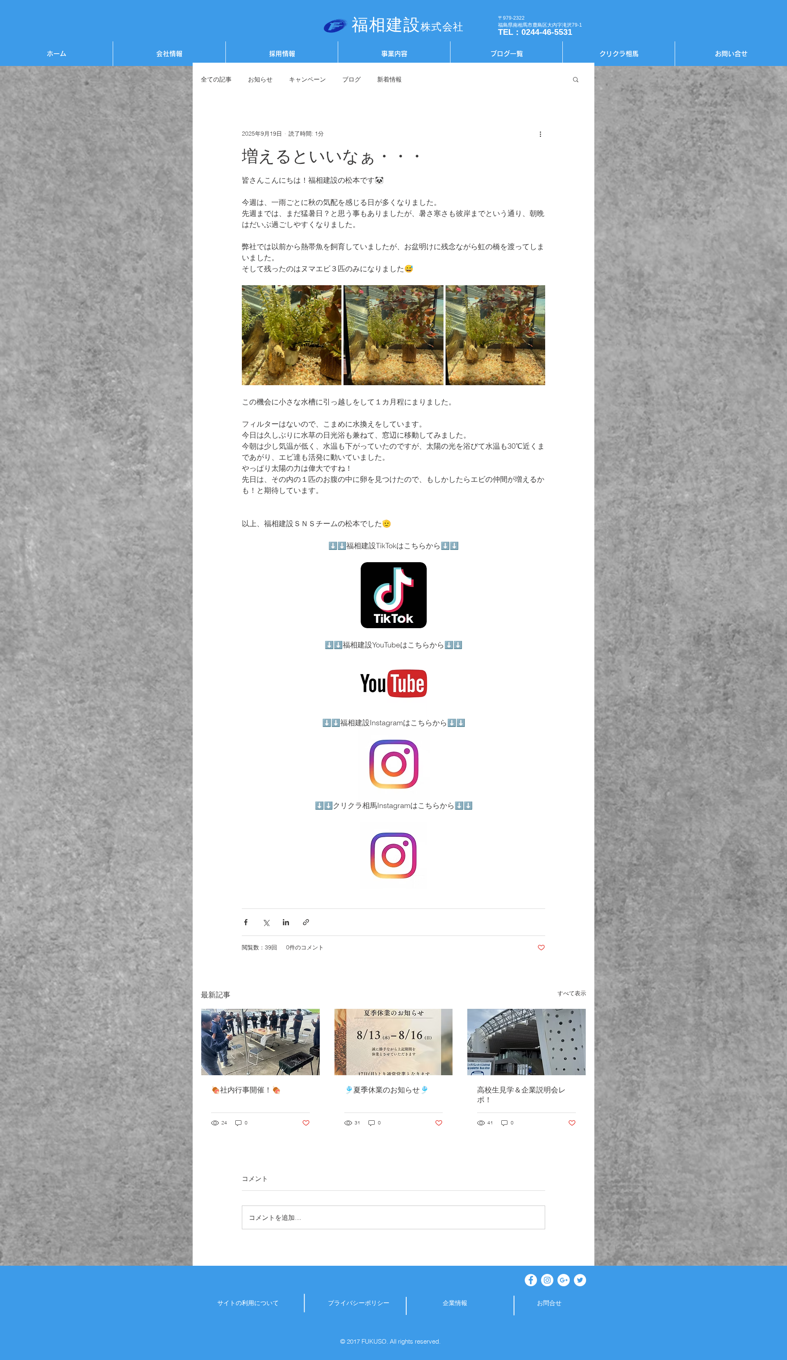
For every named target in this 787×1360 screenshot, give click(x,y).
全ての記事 (216, 79)
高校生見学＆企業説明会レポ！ (521, 1094)
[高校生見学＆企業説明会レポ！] (526, 1042)
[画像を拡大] (291, 335)
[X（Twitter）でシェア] (266, 922)
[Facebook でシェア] (246, 922)
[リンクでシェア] (306, 922)
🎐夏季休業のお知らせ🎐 (386, 1089)
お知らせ (260, 79)
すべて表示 (571, 993)
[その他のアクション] (540, 133)
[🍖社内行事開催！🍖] (260, 1042)
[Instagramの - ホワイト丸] (547, 1280)
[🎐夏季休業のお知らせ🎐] (393, 1042)
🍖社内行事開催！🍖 (246, 1089)
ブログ (351, 79)
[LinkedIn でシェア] (286, 922)
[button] (576, 79)
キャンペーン (307, 79)
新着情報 (389, 79)
